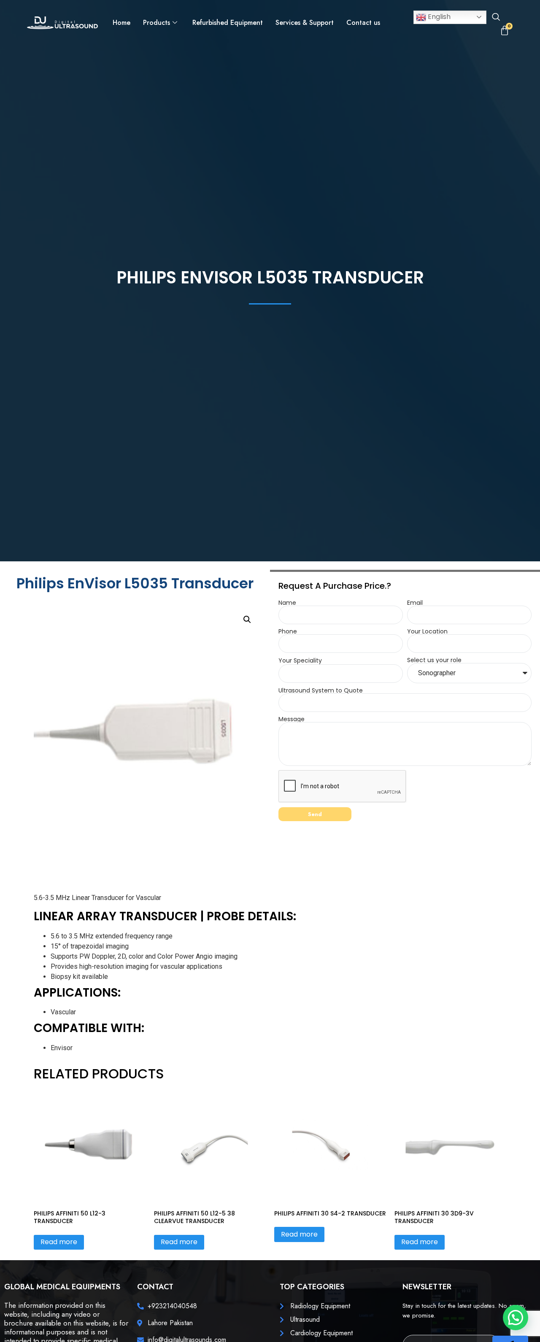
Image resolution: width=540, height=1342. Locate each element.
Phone (287, 631)
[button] (496, 18)
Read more (58, 1242)
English (438, 17)
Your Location (427, 631)
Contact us (363, 22)
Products (156, 22)
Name (287, 603)
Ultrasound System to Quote (320, 690)
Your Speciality (300, 660)
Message (291, 719)
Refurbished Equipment (227, 22)
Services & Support (304, 22)
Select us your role (434, 660)
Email (415, 603)
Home (121, 22)
